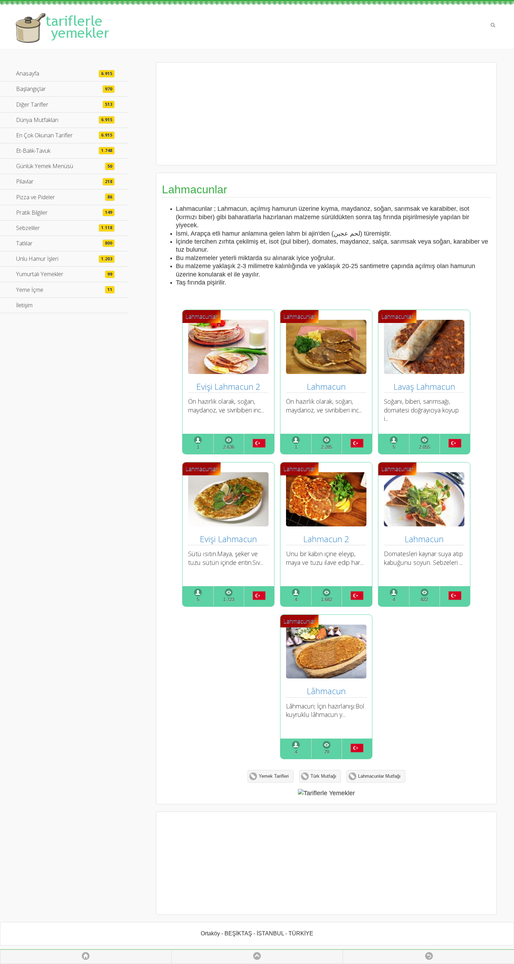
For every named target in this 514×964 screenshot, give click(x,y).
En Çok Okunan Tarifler (64, 135)
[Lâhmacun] (326, 676)
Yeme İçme (64, 290)
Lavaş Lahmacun (424, 386)
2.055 (424, 447)
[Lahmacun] (326, 371)
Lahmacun (326, 386)
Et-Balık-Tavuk (64, 150)
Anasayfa (64, 73)
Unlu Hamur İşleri (64, 258)
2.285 (326, 447)
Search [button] (493, 25)
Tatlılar (64, 243)
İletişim (24, 305)
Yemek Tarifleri (274, 776)
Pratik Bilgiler (64, 212)
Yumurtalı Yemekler (64, 274)
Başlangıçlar (64, 89)
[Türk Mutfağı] (259, 444)
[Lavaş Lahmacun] (424, 371)
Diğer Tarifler (64, 104)
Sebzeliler (64, 228)
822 (424, 599)
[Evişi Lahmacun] (228, 524)
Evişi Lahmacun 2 (228, 386)
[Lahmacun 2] (326, 524)
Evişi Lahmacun (228, 539)
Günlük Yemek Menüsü (64, 166)
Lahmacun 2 (326, 539)
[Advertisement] (326, 114)
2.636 (228, 447)
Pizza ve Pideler (64, 197)
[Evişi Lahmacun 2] (228, 371)
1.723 (228, 599)
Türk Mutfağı (323, 776)
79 (326, 752)
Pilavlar (64, 181)
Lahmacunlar (201, 316)
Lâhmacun (326, 691)
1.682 (326, 599)
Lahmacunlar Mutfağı (379, 776)
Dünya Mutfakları (64, 120)
